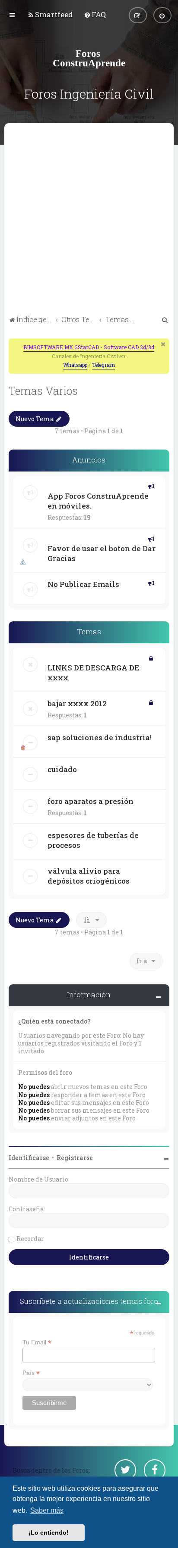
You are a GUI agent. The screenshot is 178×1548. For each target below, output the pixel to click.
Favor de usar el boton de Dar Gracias (102, 553)
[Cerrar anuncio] (164, 344)
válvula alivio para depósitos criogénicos (89, 876)
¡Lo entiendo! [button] (49, 1532)
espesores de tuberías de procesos (93, 840)
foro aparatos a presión (91, 801)
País (31, 1373)
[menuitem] (50, 14)
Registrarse (75, 1158)
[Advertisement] (89, 220)
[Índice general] (89, 58)
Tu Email (36, 1342)
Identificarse (29, 1158)
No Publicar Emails (83, 584)
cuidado (62, 769)
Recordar (30, 1239)
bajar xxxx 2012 (77, 703)
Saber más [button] (47, 1510)
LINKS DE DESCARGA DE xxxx (93, 672)
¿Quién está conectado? (54, 1021)
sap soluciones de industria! (100, 737)
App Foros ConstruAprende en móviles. (98, 501)
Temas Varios (43, 391)
